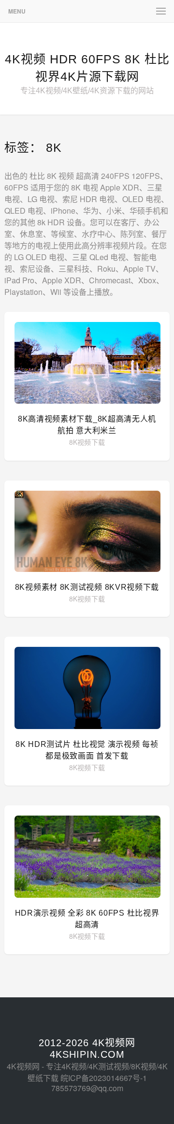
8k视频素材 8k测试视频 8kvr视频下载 (87, 587)
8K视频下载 (87, 442)
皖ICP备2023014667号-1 (103, 1077)
